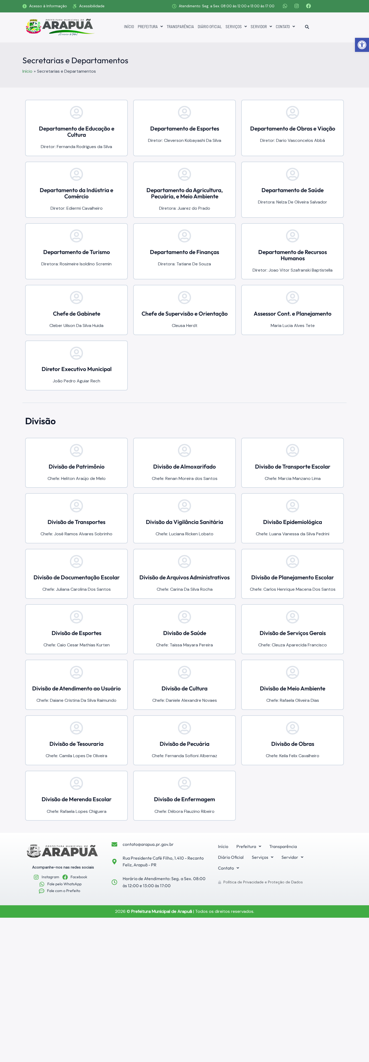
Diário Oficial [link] (210, 26)
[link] (362, 45)
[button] (150, 26)
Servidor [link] (259, 26)
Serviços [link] (234, 26)
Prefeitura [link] (148, 26)
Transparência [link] (180, 26)
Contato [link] (283, 26)
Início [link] (129, 26)
